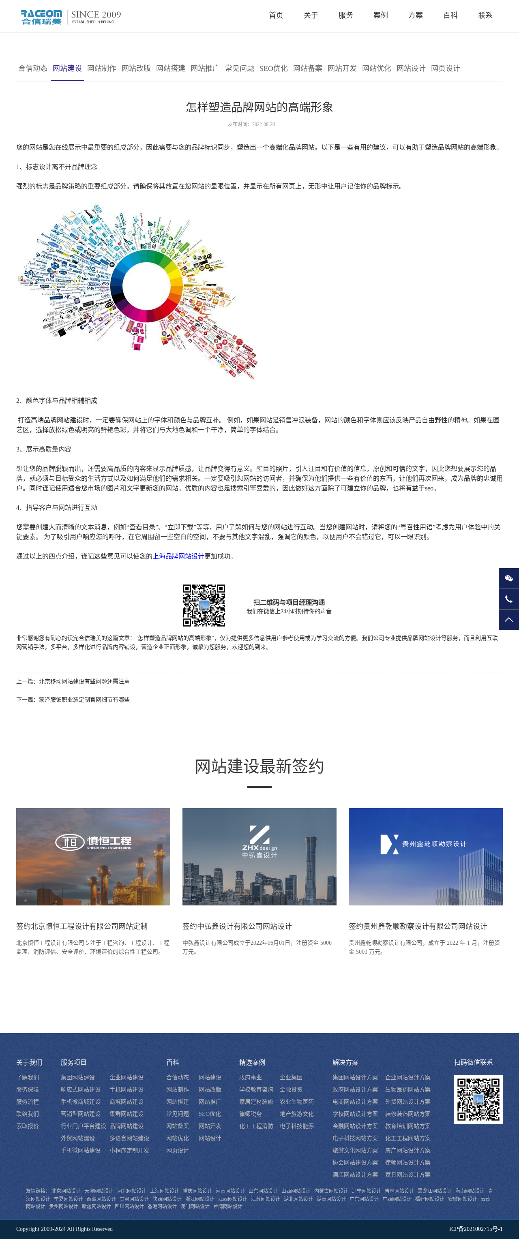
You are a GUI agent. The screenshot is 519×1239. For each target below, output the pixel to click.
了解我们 (27, 1077)
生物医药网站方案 (408, 1090)
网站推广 (205, 68)
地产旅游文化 (297, 1114)
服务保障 (27, 1090)
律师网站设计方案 (408, 1163)
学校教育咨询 (256, 1090)
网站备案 (307, 68)
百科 (172, 1062)
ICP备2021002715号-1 (476, 1229)
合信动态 (32, 68)
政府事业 (250, 1077)
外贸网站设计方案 (408, 1102)
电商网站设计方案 (355, 1102)
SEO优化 (274, 68)
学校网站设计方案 (355, 1114)
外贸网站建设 (78, 1138)
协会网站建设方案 (355, 1163)
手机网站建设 (126, 1090)
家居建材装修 (256, 1102)
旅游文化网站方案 (355, 1150)
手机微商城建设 (81, 1102)
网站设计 (411, 68)
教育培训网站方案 (408, 1126)
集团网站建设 (78, 1077)
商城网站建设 (126, 1102)
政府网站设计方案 (355, 1090)
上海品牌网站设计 (178, 556)
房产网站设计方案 (408, 1150)
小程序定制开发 (129, 1150)
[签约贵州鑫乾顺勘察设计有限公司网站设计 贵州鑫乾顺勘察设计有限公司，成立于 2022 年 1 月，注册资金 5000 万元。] (426, 860)
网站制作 (101, 68)
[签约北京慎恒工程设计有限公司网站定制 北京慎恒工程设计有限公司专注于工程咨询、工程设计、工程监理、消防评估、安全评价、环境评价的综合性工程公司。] (93, 860)
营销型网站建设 (81, 1114)
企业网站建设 (126, 1077)
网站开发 (342, 68)
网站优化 (376, 68)
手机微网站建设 (81, 1150)
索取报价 (27, 1126)
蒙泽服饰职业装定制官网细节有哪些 (84, 700)
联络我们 (27, 1114)
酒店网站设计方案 (355, 1175)
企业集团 (291, 1077)
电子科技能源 (297, 1126)
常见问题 (239, 68)
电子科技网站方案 (355, 1138)
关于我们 (29, 1062)
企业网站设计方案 (408, 1077)
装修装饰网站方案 (408, 1114)
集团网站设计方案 (355, 1077)
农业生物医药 (297, 1102)
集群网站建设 (126, 1114)
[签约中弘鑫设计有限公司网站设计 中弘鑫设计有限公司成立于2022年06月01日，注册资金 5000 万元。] (259, 860)
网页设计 (445, 68)
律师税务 (250, 1114)
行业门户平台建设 (83, 1126)
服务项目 (74, 1062)
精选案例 (252, 1062)
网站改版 (136, 68)
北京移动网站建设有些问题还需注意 (84, 681)
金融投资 (291, 1090)
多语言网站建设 (129, 1138)
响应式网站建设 (81, 1090)
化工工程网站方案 (408, 1138)
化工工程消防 (256, 1126)
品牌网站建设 (126, 1126)
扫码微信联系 (473, 1062)
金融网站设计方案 (355, 1126)
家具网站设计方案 (408, 1175)
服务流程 (27, 1102)
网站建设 (67, 68)
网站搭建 (170, 68)
